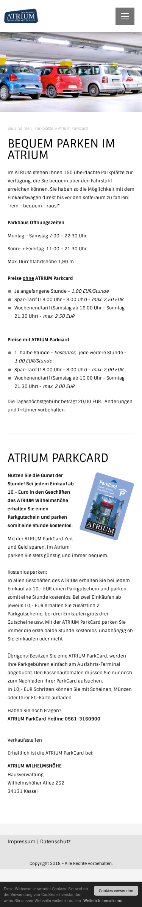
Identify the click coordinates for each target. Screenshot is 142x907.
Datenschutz (55, 841)
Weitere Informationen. (103, 900)
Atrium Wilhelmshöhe (21, 16)
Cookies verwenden (116, 890)
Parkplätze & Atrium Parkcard (61, 128)
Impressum (22, 841)
